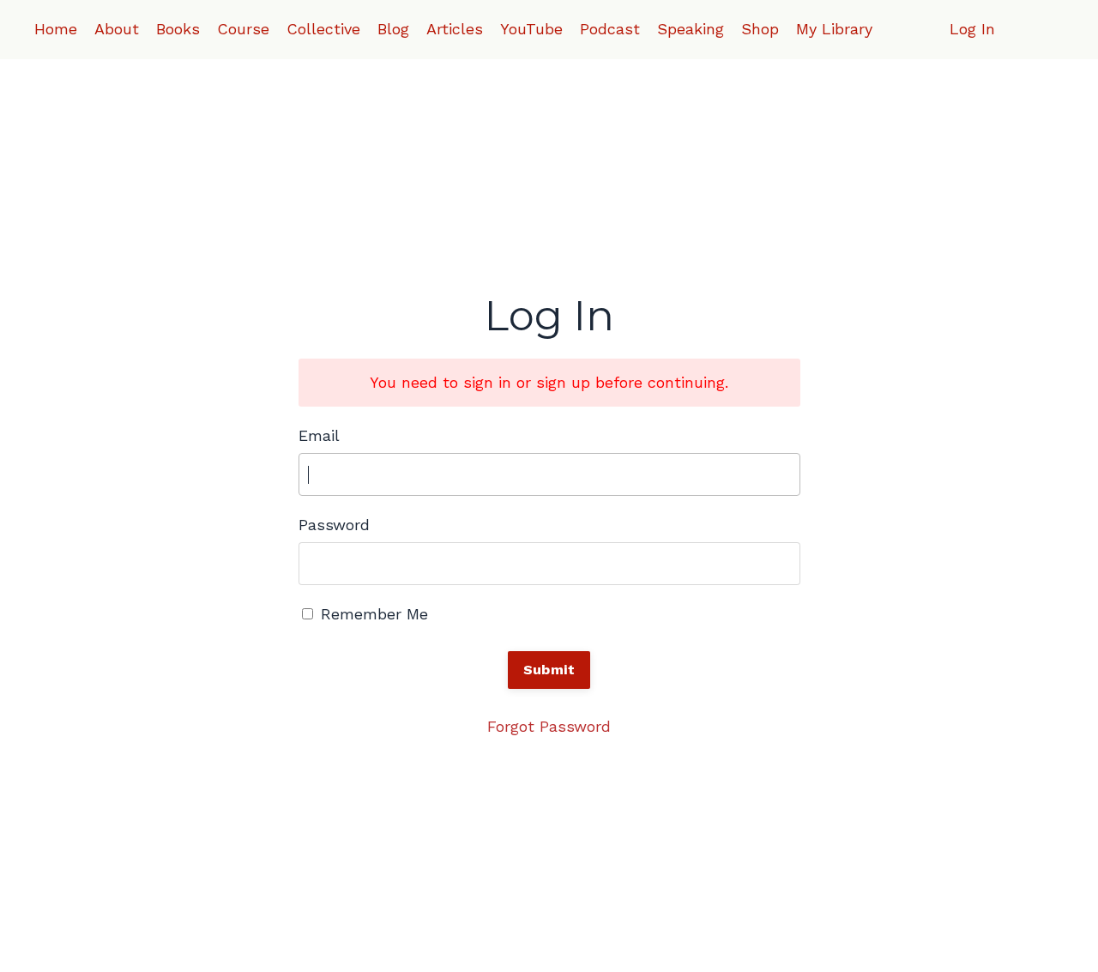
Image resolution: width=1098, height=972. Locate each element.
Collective (323, 29)
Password (334, 525)
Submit (549, 669)
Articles (454, 29)
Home (55, 29)
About (116, 29)
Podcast (610, 29)
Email (319, 435)
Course (243, 29)
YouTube (531, 29)
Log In (972, 29)
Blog (393, 29)
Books (178, 29)
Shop (760, 29)
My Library (834, 29)
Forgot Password (549, 726)
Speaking (690, 29)
